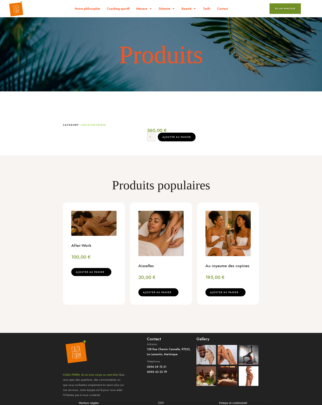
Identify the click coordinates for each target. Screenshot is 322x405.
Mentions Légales (89, 403)
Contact (222, 9)
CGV (161, 403)
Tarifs (206, 9)
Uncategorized (94, 125)
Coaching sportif (118, 9)
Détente (164, 9)
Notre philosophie (87, 9)
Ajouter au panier (177, 137)
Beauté (187, 9)
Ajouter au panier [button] (90, 272)
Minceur (141, 9)
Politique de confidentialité (233, 402)
